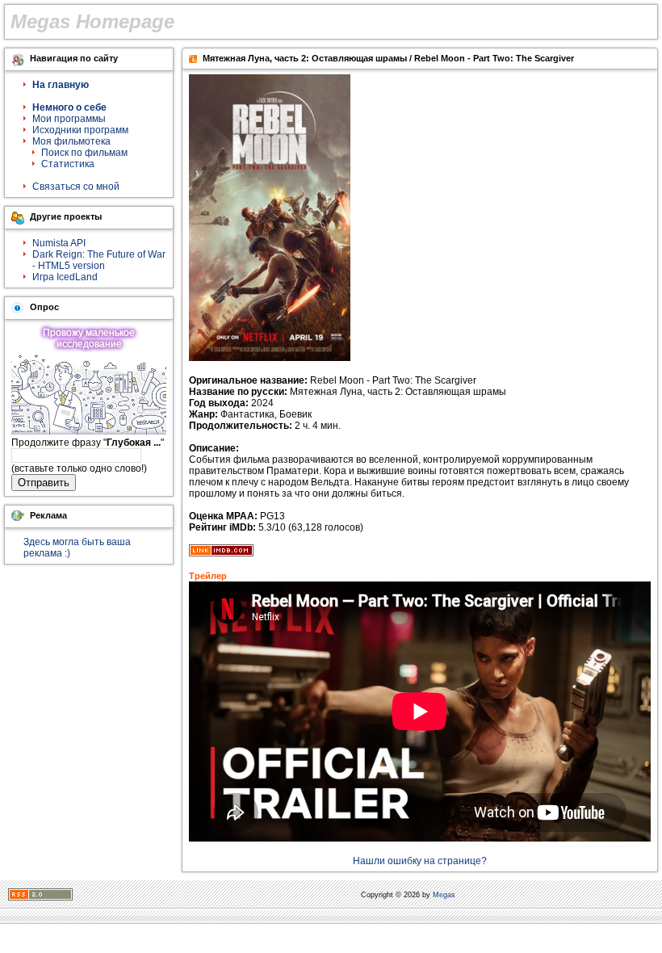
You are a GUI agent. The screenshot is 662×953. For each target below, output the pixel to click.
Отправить (43, 482)
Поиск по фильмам (84, 152)
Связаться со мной (75, 186)
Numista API (59, 243)
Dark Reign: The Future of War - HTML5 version (99, 260)
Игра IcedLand (65, 277)
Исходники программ (80, 130)
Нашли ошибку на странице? (420, 861)
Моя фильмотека (71, 141)
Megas (444, 895)
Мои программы (69, 118)
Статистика (67, 164)
